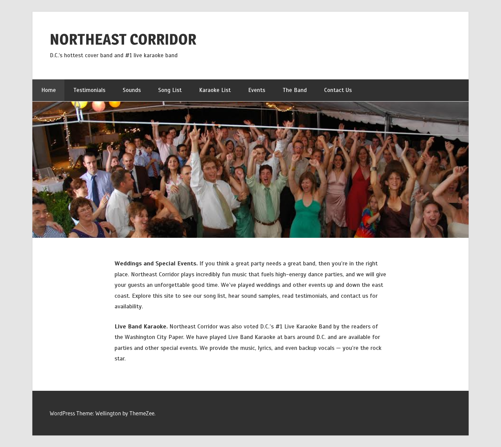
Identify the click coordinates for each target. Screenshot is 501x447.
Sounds (132, 90)
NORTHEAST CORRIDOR (123, 39)
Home (48, 90)
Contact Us (338, 90)
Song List (170, 90)
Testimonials (89, 90)
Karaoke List (215, 90)
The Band (295, 90)
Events (256, 90)
